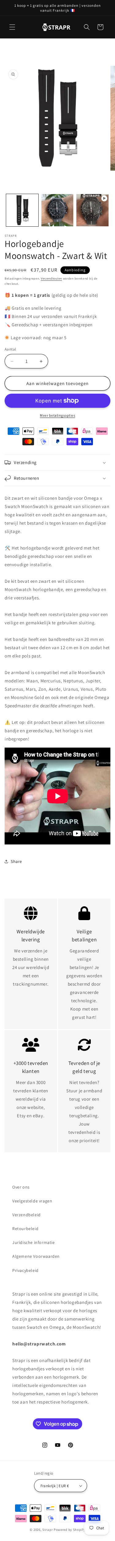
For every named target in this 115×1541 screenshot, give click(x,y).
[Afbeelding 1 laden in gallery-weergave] (22, 210)
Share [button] (16, 861)
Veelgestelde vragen (32, 1201)
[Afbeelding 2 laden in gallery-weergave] (57, 210)
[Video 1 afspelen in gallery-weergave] (92, 210)
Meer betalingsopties (57, 415)
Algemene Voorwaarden (36, 1256)
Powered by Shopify (69, 1529)
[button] (12, 27)
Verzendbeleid (26, 1214)
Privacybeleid (25, 1270)
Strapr (47, 1529)
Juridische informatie (33, 1242)
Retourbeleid (25, 1228)
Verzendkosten (51, 278)
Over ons (21, 1187)
